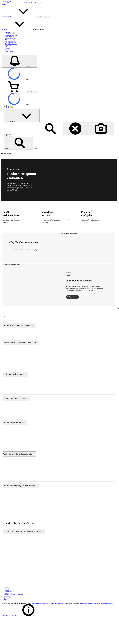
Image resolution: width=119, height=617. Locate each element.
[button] (18, 143)
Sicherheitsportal (8, 591)
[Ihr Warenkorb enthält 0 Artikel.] (14, 91)
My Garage (8, 45)
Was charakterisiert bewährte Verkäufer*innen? (20, 342)
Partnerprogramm (8, 597)
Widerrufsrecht (4, 615)
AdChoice (13, 615)
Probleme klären (9, 51)
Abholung (36, 2)
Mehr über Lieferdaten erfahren (11, 412)
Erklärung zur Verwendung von (73, 603)
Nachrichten (8, 48)
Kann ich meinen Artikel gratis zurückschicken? (19, 486)
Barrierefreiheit (36, 603)
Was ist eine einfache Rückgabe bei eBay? (18, 454)
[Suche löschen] (75, 128)
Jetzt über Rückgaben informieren (11, 443)
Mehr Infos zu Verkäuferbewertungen (12, 363)
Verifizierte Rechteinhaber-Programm (13, 594)
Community (7, 590)
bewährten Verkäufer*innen (61, 381)
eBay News (7, 588)
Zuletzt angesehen (9, 33)
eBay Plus (101, 153)
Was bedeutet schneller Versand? (15, 398)
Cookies (110, 603)
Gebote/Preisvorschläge (11, 35)
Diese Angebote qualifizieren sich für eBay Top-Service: (22, 531)
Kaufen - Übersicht (10, 38)
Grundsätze (7, 596)
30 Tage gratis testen (72, 296)
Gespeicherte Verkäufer (11, 44)
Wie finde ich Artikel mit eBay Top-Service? (18, 325)
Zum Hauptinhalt (6, 1)
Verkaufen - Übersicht (10, 39)
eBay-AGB (49, 603)
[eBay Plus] (27, 2)
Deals (32, 2)
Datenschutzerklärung (58, 603)
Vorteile (78, 153)
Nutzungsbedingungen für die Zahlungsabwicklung (94, 603)
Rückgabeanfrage (28, 461)
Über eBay (6, 587)
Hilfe (40, 2)
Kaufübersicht (28, 408)
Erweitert (35, 148)
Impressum (43, 603)
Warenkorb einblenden (32, 91)
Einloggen (11, 2)
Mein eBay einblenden (38, 29)
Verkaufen (4, 4)
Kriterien (115, 153)
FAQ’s (108, 153)
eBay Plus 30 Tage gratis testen (11, 507)
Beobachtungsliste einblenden (43, 16)
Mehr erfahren (6, 222)
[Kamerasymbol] (101, 128)
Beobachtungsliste (9, 36)
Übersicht (6, 600)
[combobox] (21, 134)
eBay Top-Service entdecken (89, 153)
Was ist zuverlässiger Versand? (14, 374)
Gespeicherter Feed (10, 41)
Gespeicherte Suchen (10, 42)
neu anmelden (20, 2)
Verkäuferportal (8, 593)
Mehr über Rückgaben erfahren (11, 475)
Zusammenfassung (10, 32)
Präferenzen (8, 47)
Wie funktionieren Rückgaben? (14, 422)
